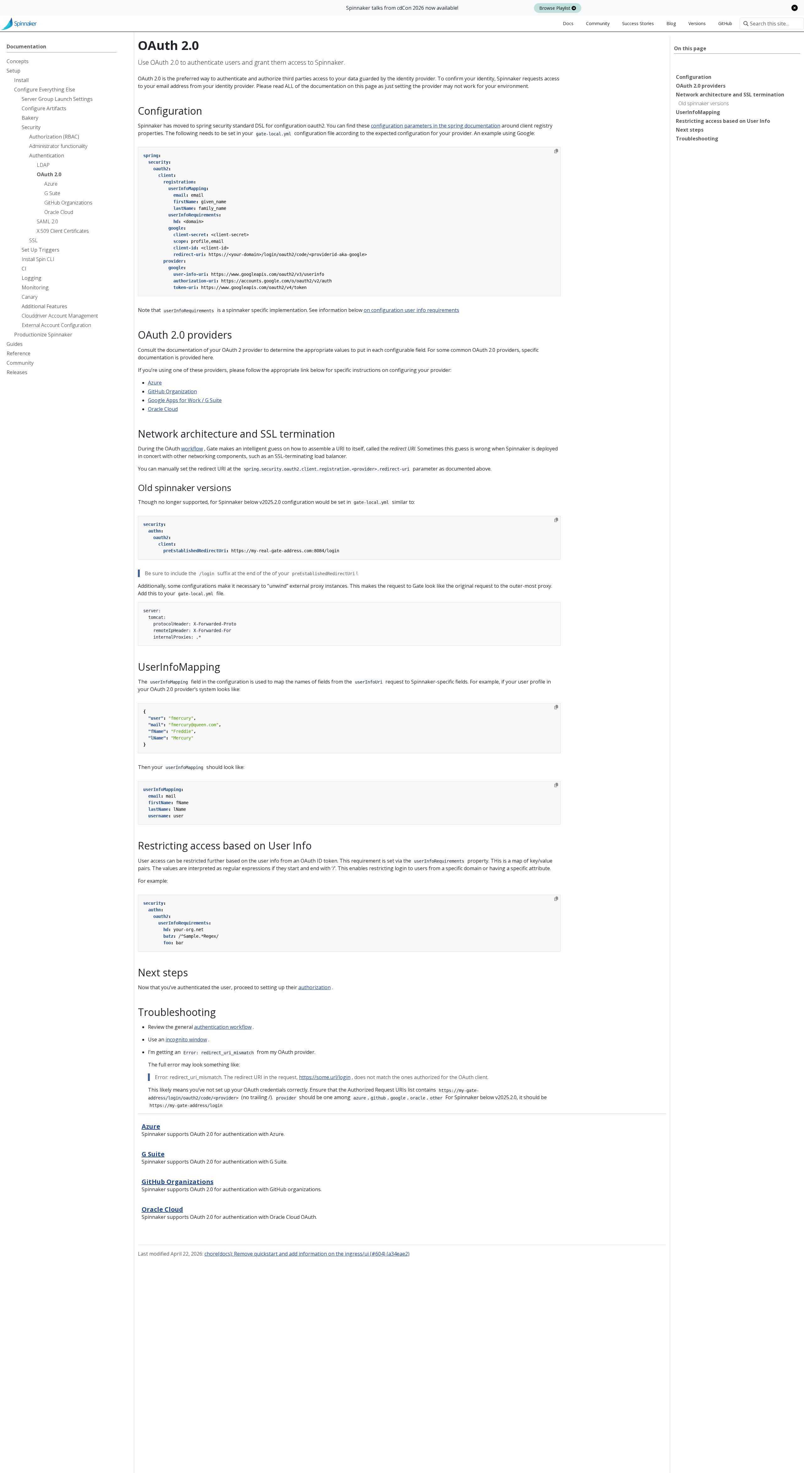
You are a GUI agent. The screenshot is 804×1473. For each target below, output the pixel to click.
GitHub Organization (172, 391)
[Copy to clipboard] (556, 151)
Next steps (690, 129)
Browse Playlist (555, 8)
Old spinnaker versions (703, 103)
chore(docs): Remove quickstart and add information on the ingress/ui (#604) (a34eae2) (307, 1253)
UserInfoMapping (698, 112)
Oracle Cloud (163, 409)
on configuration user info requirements (411, 310)
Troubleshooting (697, 138)
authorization (314, 987)
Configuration (693, 77)
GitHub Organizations (178, 1181)
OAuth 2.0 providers (700, 85)
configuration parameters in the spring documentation (435, 125)
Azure (155, 382)
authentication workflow (223, 1026)
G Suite (153, 1154)
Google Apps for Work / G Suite (185, 400)
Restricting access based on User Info (723, 120)
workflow (192, 448)
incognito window (186, 1039)
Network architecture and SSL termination (730, 94)
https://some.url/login (324, 1077)
